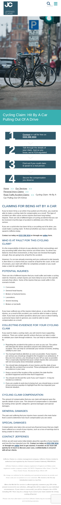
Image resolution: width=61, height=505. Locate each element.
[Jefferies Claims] (11, 8)
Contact (26, 134)
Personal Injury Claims (14, 191)
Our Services (21, 188)
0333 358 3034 (29, 137)
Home (6, 188)
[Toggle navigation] (55, 4)
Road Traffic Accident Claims (16, 195)
